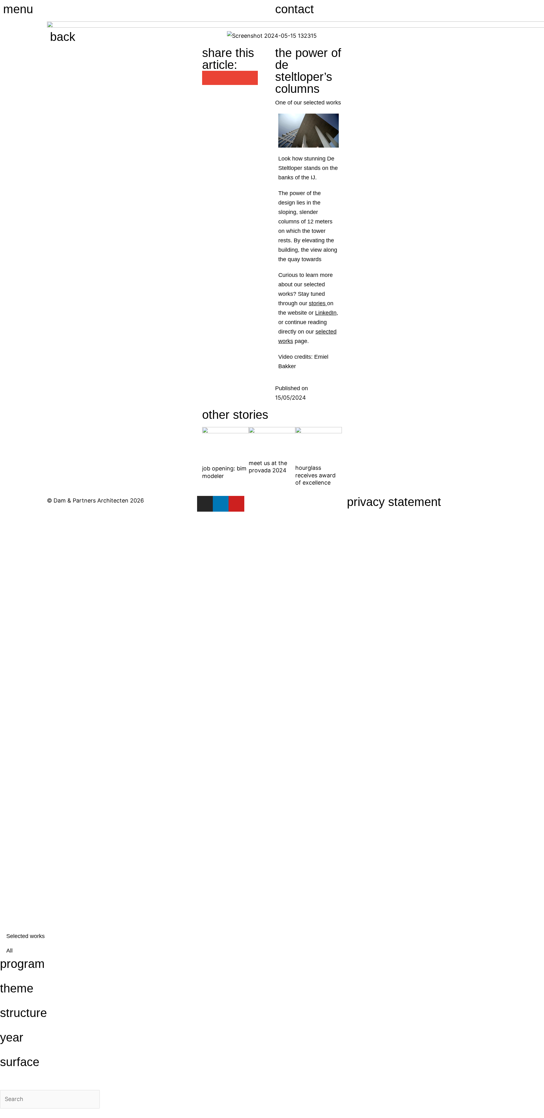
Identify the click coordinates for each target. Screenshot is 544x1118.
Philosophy (67, 670)
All (9, 950)
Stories (43, 644)
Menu (18, 9)
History (43, 696)
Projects (50, 591)
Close (15, 524)
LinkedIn (326, 313)
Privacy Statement (394, 501)
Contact (294, 9)
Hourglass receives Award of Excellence (315, 475)
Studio (40, 617)
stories (317, 303)
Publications (73, 723)
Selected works (25, 936)
